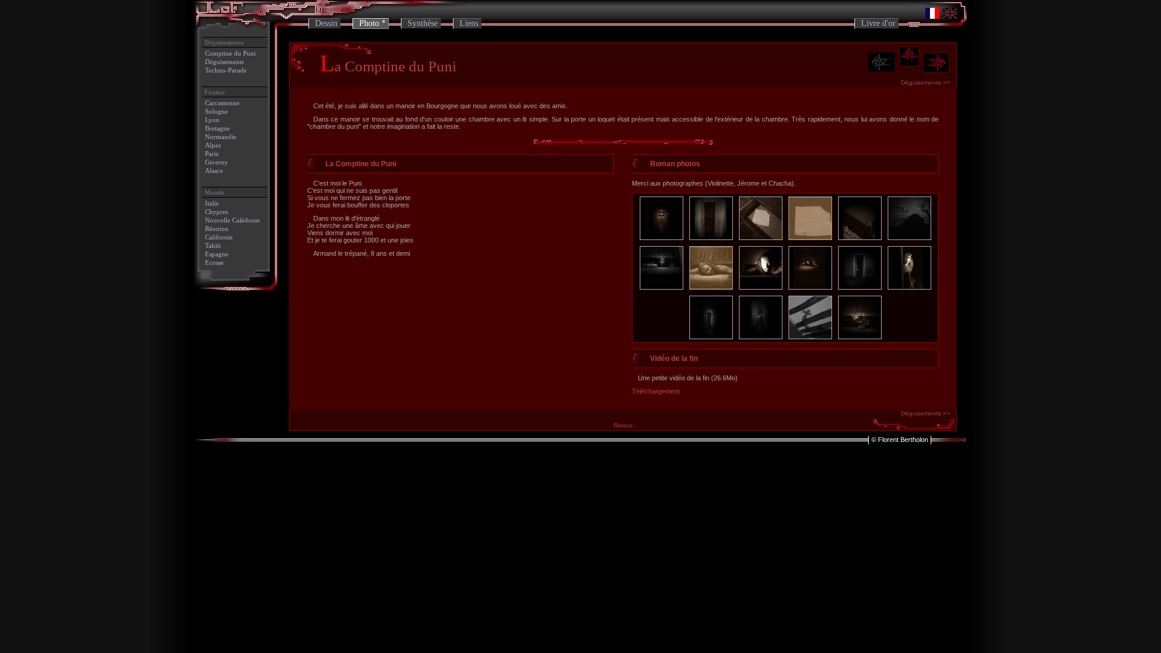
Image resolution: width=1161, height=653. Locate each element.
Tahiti (213, 245)
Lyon (212, 119)
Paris (211, 153)
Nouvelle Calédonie (232, 220)
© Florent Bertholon (899, 439)
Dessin (326, 23)
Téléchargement (656, 391)
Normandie (220, 136)
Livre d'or (878, 23)
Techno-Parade (226, 70)
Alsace (214, 170)
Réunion (217, 228)
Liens (469, 23)
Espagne (217, 254)
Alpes (213, 145)
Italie (212, 203)
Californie (219, 237)
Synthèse (423, 23)
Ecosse (214, 262)
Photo (369, 23)
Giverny (216, 162)
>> (925, 82)
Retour (623, 425)
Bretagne (217, 128)
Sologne (216, 111)
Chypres (216, 211)
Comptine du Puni (230, 53)
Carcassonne (222, 102)
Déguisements (224, 61)
